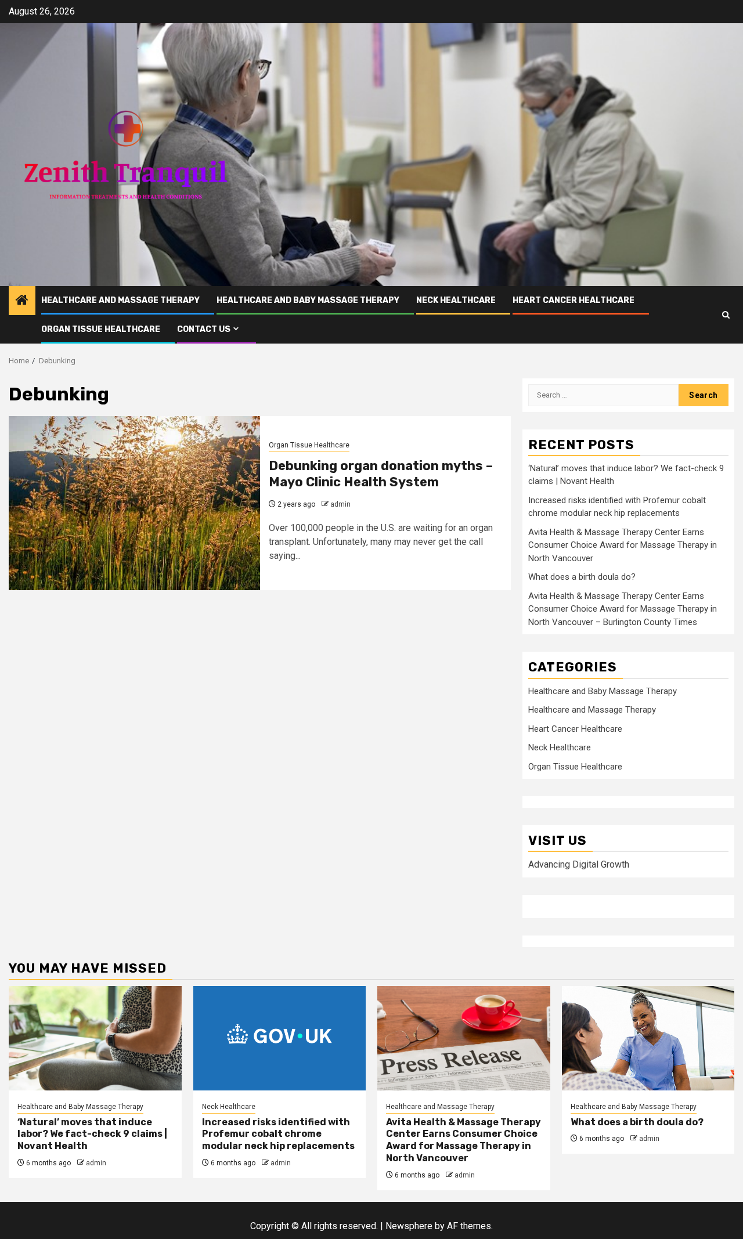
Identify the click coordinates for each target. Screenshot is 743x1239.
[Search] (726, 315)
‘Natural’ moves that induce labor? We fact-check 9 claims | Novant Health (92, 1134)
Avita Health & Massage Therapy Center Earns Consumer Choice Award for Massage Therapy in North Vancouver (622, 545)
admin (340, 504)
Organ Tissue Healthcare (100, 329)
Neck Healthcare (456, 300)
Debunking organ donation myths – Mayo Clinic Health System (381, 474)
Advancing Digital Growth (578, 864)
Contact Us (203, 329)
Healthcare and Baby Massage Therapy (308, 300)
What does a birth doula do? (582, 577)
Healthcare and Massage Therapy (120, 300)
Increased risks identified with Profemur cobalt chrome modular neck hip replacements (278, 1134)
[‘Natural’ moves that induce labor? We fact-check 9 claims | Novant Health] (95, 1038)
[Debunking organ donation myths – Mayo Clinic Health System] (134, 503)
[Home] (22, 301)
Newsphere (408, 1225)
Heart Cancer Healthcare (573, 300)
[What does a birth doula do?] (648, 1038)
